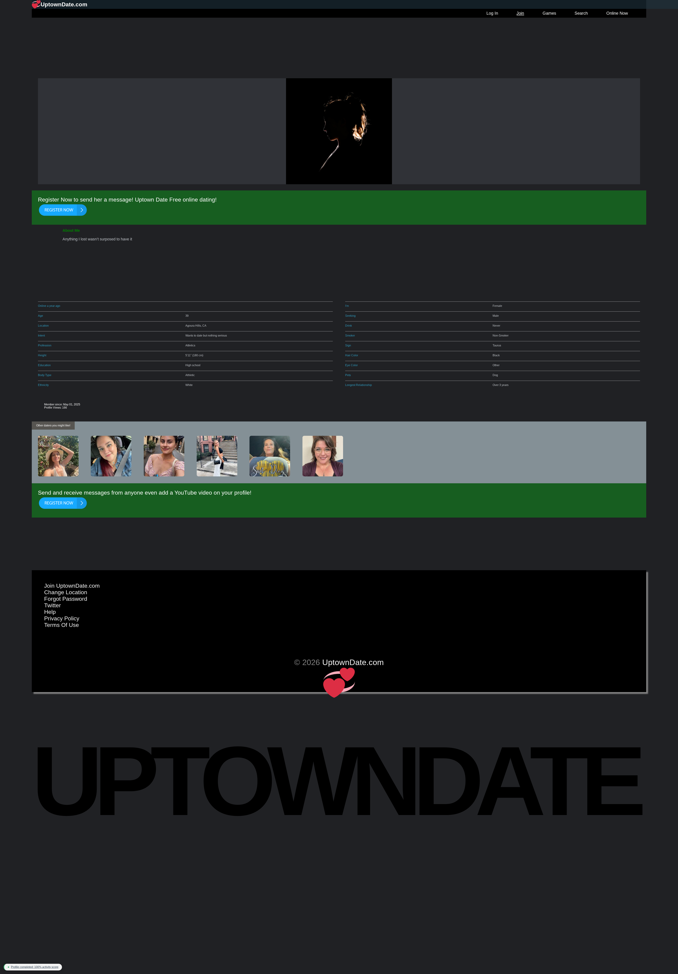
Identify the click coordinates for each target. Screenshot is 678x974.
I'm (347, 305)
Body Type (44, 375)
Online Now (617, 13)
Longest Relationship (358, 384)
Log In (492, 13)
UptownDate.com (353, 662)
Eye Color (351, 365)
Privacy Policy (61, 618)
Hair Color (351, 355)
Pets (348, 375)
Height (42, 355)
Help (50, 612)
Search (581, 13)
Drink (348, 325)
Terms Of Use (61, 625)
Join (520, 13)
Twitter (52, 605)
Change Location (65, 592)
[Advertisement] (339, 42)
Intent (41, 335)
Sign (348, 345)
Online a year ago (49, 305)
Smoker (350, 335)
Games (549, 13)
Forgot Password (65, 599)
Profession (44, 345)
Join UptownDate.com (72, 586)
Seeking (350, 315)
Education (44, 365)
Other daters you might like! (53, 425)
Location (43, 325)
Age (40, 315)
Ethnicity (43, 384)
